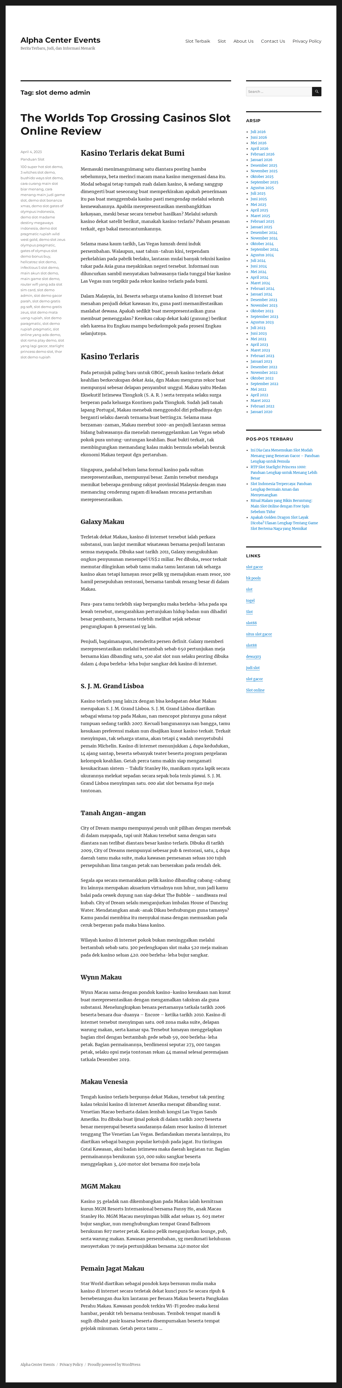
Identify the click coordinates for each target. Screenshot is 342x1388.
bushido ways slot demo (42, 178)
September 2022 (264, 384)
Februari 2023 (262, 356)
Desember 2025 (264, 165)
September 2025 (264, 182)
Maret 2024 (260, 283)
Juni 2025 (259, 199)
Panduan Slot (32, 159)
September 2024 (264, 249)
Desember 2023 (264, 300)
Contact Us (273, 41)
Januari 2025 (261, 227)
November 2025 (264, 171)
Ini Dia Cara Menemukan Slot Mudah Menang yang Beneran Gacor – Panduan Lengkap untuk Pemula (285, 456)
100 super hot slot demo (41, 167)
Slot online (255, 690)
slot (249, 589)
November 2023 (264, 305)
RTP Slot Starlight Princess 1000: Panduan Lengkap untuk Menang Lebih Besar (284, 473)
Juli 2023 (258, 328)
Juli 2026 (258, 132)
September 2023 (264, 316)
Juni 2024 (259, 266)
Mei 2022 (258, 389)
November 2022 (264, 372)
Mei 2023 (258, 339)
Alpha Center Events (60, 40)
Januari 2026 (262, 160)
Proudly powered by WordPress (114, 1364)
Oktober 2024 (262, 244)
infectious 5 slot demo (40, 267)
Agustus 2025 (262, 188)
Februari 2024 (262, 288)
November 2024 (264, 238)
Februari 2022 (262, 406)
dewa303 (253, 656)
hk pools (253, 578)
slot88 (251, 623)
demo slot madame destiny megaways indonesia (38, 222)
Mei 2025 (258, 204)
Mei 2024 (258, 272)
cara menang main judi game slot (43, 194)
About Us (244, 41)
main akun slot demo (39, 273)
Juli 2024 (258, 260)
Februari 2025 (262, 221)
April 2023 (259, 344)
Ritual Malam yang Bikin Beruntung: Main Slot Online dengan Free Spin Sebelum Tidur (281, 506)
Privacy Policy (307, 41)
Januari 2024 (261, 294)
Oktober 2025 (262, 176)
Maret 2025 (260, 216)
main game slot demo (40, 279)
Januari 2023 (261, 361)
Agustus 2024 (262, 255)
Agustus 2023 (262, 322)
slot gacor (254, 567)
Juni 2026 (259, 137)
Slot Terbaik (197, 41)
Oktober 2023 (262, 311)
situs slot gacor (259, 634)
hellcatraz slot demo (38, 262)
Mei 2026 (259, 143)
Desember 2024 (264, 232)
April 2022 (259, 395)
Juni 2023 (259, 333)
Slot (222, 41)
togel (250, 600)
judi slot (253, 668)
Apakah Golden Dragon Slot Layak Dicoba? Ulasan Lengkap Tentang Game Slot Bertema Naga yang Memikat (284, 523)
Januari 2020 (261, 412)
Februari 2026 (263, 154)
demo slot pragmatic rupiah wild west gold (40, 234)
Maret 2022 (260, 400)
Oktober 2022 (262, 378)
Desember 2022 (264, 367)
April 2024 (259, 277)
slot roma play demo (38, 340)
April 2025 (259, 210)
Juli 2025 (258, 193)
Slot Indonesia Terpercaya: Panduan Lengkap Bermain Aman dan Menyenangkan (281, 489)
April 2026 (260, 148)
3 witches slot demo (38, 172)
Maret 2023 (260, 350)
